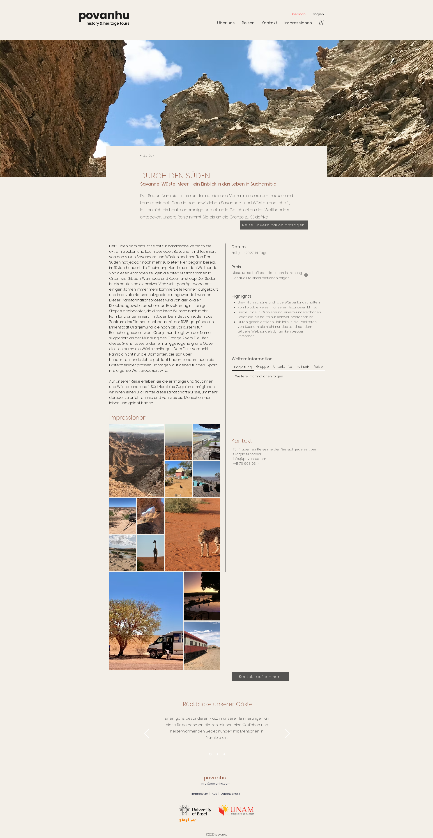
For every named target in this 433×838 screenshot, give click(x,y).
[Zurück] (146, 734)
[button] (321, 23)
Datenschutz (230, 794)
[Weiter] (287, 734)
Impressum (199, 794)
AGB (214, 794)
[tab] (243, 366)
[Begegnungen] (210, 754)
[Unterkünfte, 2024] (224, 754)
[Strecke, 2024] (217, 754)
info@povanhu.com (249, 458)
